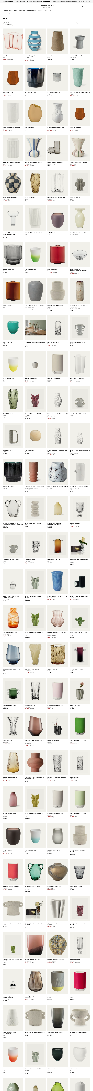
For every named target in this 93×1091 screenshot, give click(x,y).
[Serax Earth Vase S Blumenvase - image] (80, 1018)
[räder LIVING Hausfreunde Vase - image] (13, 113)
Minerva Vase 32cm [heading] (75, 523)
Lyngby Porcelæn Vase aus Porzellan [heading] (79, 596)
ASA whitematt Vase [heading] (30, 269)
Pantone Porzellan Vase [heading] (53, 378)
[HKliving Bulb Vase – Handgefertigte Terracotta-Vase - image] (35, 762)
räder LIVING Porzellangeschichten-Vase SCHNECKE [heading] (79, 487)
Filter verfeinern (8, 24)
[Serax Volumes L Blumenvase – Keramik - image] (80, 835)
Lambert (49, 851)
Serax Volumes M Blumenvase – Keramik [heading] (55, 306)
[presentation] (13, 57)
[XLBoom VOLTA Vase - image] (35, 78)
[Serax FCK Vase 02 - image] (13, 435)
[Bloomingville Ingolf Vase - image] (35, 981)
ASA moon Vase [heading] (29, 450)
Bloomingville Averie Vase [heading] (32, 669)
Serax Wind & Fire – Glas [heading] (53, 559)
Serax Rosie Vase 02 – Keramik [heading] (78, 413)
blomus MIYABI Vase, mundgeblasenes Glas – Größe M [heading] (78, 269)
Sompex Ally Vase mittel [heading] (53, 92)
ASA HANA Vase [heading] (29, 127)
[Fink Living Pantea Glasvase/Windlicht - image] (57, 472)
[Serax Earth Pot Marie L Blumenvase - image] (13, 908)
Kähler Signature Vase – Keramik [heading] (33, 162)
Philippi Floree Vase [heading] (75, 705)
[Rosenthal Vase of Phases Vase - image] (57, 113)
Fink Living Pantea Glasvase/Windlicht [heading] (57, 486)
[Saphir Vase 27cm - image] (13, 726)
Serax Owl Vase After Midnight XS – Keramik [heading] (79, 923)
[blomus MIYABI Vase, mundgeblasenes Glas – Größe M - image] (80, 254)
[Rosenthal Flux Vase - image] (57, 908)
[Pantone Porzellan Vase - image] (57, 364)
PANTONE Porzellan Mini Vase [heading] (55, 705)
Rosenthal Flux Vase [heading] (52, 923)
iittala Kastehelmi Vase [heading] (76, 886)
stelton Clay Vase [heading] (52, 56)
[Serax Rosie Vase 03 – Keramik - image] (80, 327)
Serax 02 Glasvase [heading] (30, 197)
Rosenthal (49, 129)
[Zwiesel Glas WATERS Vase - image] (13, 618)
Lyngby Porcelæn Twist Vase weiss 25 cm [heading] (57, 414)
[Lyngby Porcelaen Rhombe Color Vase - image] (80, 78)
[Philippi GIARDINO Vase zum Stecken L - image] (35, 327)
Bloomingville (6, 199)
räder (4, 129)
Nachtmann (50, 343)
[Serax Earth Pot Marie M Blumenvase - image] (35, 1018)
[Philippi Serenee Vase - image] (57, 726)
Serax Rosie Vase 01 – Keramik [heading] (11, 559)
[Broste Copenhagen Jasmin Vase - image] (80, 218)
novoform (49, 199)
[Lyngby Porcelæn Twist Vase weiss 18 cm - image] (80, 435)
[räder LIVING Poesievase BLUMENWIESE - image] (13, 1018)
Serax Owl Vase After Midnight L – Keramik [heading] (34, 414)
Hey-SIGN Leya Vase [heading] (75, 127)
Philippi (26, 345)
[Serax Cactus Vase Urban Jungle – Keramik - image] (80, 618)
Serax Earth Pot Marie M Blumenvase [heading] (35, 1032)
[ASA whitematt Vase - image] (35, 254)
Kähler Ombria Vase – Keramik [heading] (78, 56)
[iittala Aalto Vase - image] (13, 41)
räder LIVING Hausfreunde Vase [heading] (11, 127)
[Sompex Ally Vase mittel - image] (57, 78)
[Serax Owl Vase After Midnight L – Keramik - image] (35, 399)
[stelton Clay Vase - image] (57, 41)
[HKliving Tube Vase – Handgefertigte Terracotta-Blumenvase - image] (35, 472)
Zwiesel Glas (6, 634)
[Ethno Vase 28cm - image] (80, 762)
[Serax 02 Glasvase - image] (35, 183)
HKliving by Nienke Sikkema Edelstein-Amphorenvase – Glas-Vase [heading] (13, 523)
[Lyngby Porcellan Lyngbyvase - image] (57, 148)
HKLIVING (27, 489)
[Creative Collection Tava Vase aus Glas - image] (57, 618)
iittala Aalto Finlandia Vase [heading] (77, 378)
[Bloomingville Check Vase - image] (13, 183)
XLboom (27, 94)
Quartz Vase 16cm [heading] (30, 559)
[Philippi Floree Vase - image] (80, 691)
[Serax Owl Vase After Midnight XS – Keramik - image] (80, 908)
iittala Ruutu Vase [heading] (52, 269)
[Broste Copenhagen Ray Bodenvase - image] (35, 291)
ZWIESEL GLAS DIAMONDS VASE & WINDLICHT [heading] (12, 669)
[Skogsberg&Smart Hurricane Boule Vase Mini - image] (80, 545)
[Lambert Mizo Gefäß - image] (57, 981)
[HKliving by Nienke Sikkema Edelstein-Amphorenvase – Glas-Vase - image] (13, 508)
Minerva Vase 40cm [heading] (75, 959)
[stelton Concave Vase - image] (35, 364)
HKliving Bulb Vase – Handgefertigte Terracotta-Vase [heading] (34, 777)
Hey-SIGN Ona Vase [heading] (8, 92)
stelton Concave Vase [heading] (31, 378)
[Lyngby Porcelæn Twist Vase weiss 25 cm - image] (57, 399)
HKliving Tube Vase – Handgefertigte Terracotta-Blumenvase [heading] (34, 487)
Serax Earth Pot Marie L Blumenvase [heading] (12, 923)
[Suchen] (82, 6)
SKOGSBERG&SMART (74, 562)
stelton (48, 57)
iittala (4, 57)
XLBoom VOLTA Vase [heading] (30, 92)
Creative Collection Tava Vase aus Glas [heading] (56, 633)
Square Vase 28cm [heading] (30, 705)
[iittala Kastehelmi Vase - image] (80, 872)
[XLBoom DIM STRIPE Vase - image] (13, 762)
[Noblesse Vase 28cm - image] (57, 327)
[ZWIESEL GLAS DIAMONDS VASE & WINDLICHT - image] (13, 654)
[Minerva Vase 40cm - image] (80, 945)
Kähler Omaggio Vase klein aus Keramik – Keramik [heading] (11, 596)
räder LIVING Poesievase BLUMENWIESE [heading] (9, 1033)
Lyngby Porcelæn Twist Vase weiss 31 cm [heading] (57, 451)
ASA (26, 129)
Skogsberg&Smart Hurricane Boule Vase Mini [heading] (79, 560)
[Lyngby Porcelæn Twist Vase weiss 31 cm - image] (57, 435)
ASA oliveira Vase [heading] (7, 342)
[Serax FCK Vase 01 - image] (80, 183)
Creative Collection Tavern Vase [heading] (55, 959)
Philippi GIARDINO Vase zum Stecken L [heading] (35, 343)
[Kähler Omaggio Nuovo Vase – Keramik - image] (35, 41)
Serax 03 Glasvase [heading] (52, 669)
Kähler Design (28, 58)
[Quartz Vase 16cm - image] (35, 545)
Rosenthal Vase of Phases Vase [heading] (55, 127)
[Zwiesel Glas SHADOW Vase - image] (35, 945)
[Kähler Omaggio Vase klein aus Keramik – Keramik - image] (13, 581)
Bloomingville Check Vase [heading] (10, 197)
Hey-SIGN (5, 94)
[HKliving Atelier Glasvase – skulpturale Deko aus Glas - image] (57, 508)
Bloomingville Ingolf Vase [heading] (31, 996)
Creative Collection (51, 635)
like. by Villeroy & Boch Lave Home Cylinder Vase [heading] (79, 306)
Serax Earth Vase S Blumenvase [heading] (78, 1032)
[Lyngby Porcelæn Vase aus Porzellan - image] (80, 581)
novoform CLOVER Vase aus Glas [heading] (56, 197)
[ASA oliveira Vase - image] (13, 327)
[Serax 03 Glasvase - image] (57, 654)
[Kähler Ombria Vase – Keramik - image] (80, 41)
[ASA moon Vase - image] (35, 435)
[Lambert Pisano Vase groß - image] (57, 835)
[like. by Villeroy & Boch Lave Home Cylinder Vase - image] (80, 291)
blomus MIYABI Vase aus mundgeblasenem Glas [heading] (9, 233)
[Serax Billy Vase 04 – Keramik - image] (35, 508)
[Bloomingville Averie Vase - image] (35, 654)
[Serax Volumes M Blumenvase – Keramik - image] (57, 291)
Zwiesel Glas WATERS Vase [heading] (10, 632)
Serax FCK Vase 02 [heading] (8, 450)
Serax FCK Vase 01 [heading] (75, 197)
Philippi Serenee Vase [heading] (53, 740)
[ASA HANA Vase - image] (35, 113)
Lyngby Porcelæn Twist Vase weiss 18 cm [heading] (80, 451)
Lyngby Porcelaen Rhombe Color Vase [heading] (80, 92)
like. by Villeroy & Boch (75, 308)
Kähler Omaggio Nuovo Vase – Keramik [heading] (33, 56)
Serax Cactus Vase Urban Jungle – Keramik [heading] (79, 633)
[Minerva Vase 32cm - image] (80, 508)
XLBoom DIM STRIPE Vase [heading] (10, 777)
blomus (4, 235)
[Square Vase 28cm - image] (35, 691)
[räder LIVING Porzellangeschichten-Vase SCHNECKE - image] (80, 472)
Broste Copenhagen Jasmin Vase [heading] (78, 232)
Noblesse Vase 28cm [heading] (52, 342)
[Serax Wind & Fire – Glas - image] (57, 545)
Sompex (49, 94)
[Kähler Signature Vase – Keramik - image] (35, 148)
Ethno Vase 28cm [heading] (74, 777)
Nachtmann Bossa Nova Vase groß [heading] (56, 777)
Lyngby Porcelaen (74, 94)
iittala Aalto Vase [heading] (7, 56)
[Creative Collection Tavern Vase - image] (57, 945)
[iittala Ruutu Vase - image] (57, 254)
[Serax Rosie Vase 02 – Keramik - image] (80, 399)
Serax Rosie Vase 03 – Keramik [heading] (78, 342)
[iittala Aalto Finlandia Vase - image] (80, 364)
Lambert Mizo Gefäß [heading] (52, 996)
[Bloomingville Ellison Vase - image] (57, 872)
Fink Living (49, 488)
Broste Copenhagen (74, 234)
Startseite (5, 13)
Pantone (49, 380)
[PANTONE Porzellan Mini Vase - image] (57, 691)
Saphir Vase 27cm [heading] (7, 740)
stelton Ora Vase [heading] (51, 232)
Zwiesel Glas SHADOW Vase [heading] (32, 959)
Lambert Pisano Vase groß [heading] (54, 850)
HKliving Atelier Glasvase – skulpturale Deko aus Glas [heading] (54, 523)
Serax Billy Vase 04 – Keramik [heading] (33, 523)
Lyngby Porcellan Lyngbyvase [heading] (55, 162)
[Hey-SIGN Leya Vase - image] (80, 113)
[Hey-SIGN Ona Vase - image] (13, 78)
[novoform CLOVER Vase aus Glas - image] (57, 183)
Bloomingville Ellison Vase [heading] (54, 886)
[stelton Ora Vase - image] (57, 218)
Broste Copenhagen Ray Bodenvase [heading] (34, 305)
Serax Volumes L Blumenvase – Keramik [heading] (78, 850)
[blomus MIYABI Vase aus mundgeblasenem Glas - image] (13, 218)
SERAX (26, 199)
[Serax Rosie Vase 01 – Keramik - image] (13, 545)
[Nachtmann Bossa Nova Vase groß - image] (57, 762)
